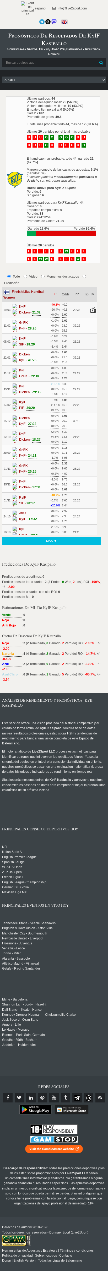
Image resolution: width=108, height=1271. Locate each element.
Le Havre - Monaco (15, 1029)
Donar (6, 1260)
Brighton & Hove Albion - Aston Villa (27, 928)
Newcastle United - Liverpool (22, 938)
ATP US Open (12, 872)
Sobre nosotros (46, 1255)
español (40, 8)
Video (33, 276)
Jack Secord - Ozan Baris (20, 1019)
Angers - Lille (11, 1024)
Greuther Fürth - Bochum (19, 1040)
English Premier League (19, 857)
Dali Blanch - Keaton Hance (22, 1010)
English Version (24, 1260)
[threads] (88, 1097)
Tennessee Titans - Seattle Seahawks (29, 923)
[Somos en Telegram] (42, 21)
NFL (5, 847)
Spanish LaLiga (13, 862)
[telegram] (77, 1097)
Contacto (65, 1255)
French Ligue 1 (13, 877)
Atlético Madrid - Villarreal (20, 963)
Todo (16, 276)
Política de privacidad (17, 1255)
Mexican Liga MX (14, 892)
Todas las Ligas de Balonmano (60, 1260)
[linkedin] (31, 1097)
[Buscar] (101, 62)
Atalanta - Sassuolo (16, 958)
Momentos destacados (63, 276)
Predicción (11, 283)
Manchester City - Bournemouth (24, 933)
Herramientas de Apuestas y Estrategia (29, 1250)
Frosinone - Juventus (17, 943)
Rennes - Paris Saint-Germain (23, 1035)
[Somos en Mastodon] (54, 21)
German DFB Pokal (16, 887)
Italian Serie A (12, 852)
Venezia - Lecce (13, 948)
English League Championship (24, 882)
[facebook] (8, 1097)
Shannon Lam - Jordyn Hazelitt (24, 1004)
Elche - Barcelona (15, 999)
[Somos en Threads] (48, 21)
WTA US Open (12, 867)
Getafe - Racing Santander (21, 968)
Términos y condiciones (77, 1250)
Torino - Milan (11, 953)
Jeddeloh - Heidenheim (19, 1045)
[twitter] (19, 1097)
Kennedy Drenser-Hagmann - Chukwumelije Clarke (39, 1014)
